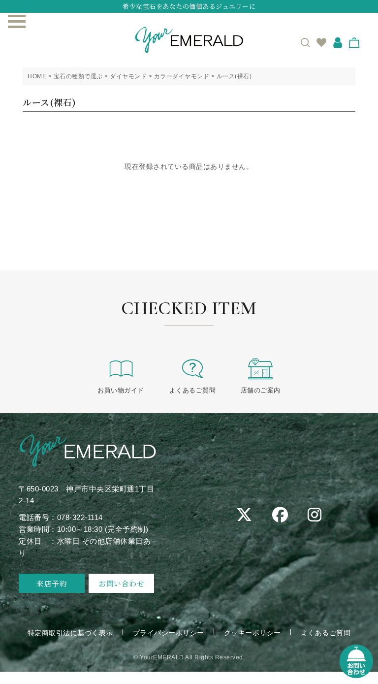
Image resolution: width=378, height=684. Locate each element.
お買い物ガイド (120, 390)
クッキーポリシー (252, 633)
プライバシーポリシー (168, 633)
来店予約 (51, 583)
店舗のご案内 (261, 390)
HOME (37, 76)
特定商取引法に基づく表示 (70, 633)
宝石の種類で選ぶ (78, 76)
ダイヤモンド (128, 76)
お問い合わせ (121, 583)
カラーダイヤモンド (182, 76)
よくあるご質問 (192, 390)
